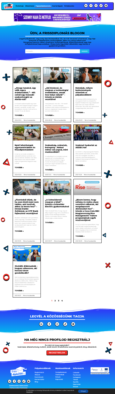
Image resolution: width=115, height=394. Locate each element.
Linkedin (76, 372)
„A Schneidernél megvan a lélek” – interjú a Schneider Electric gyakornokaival (57, 203)
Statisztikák (59, 375)
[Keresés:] (57, 51)
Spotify (75, 382)
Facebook (77, 375)
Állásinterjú (29, 6)
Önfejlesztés (69, 6)
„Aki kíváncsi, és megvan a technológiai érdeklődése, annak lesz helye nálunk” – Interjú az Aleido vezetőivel (56, 93)
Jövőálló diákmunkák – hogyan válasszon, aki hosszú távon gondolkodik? (26, 269)
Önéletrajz (20, 6)
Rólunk (57, 377)
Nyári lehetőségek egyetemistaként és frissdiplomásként (25, 147)
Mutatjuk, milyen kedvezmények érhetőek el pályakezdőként (84, 91)
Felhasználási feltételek (18, 388)
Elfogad (83, 391)
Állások (37, 375)
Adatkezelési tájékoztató (18, 385)
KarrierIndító (39, 379)
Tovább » (19, 115)
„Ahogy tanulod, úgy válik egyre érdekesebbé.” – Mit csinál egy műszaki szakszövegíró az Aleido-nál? (25, 93)
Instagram (77, 377)
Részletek (29, 392)
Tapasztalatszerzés (43, 6)
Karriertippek (57, 6)
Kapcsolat (59, 379)
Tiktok (75, 379)
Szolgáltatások (61, 372)
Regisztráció (39, 372)
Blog (36, 382)
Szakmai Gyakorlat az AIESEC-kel (86, 146)
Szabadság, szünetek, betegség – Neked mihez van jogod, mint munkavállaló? (56, 148)
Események (39, 377)
